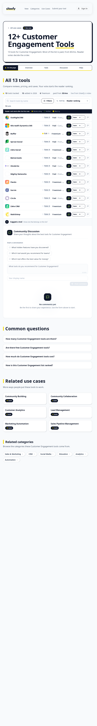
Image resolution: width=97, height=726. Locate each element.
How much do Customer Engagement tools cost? (30, 356)
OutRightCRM (16, 117)
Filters (49, 101)
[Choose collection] (83, 117)
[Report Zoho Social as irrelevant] (88, 150)
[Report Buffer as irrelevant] (88, 134)
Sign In (84, 8)
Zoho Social (15, 150)
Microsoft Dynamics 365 (21, 125)
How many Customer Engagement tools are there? (31, 338)
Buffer (13, 133)
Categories (35, 8)
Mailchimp (15, 214)
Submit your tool (59, 8)
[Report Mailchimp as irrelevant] (88, 214)
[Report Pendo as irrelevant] (88, 182)
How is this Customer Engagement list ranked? (29, 365)
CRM (31, 454)
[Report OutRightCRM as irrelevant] (88, 117)
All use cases (15, 28)
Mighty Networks (18, 174)
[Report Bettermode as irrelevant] (88, 158)
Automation (10, 460)
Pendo (13, 182)
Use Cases (46, 8)
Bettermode (16, 158)
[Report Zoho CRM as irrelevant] (88, 206)
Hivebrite (14, 166)
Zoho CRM (15, 206)
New (26, 8)
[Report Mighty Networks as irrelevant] (88, 174)
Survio (13, 190)
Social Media (45, 454)
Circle (13, 198)
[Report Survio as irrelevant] (88, 190)
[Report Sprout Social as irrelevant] (88, 142)
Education (63, 454)
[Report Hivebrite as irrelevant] (88, 166)
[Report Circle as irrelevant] (88, 198)
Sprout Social (16, 141)
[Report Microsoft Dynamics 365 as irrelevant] (88, 126)
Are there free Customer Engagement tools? (28, 347)
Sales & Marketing (13, 454)
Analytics (80, 454)
